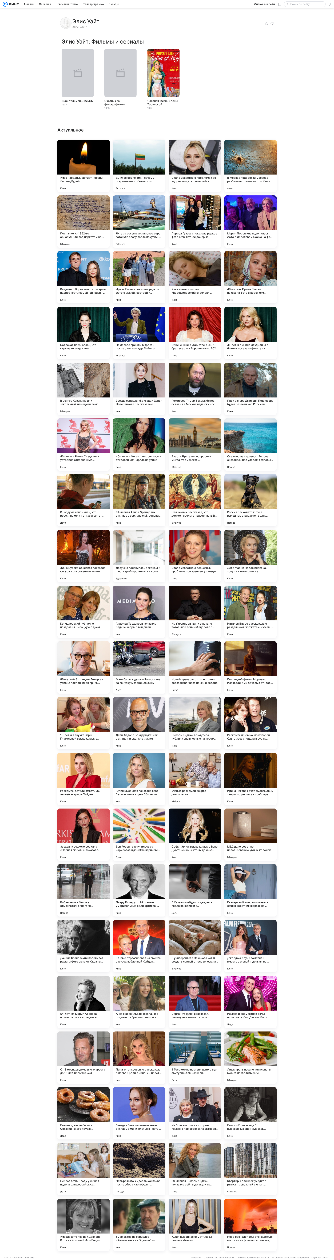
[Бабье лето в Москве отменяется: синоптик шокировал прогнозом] (83, 890)
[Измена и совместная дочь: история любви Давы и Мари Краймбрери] (250, 1002)
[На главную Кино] (13, 4)
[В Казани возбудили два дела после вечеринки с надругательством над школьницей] (195, 890)
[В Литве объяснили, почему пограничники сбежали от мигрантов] (139, 166)
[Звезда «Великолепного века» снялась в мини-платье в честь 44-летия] (139, 1113)
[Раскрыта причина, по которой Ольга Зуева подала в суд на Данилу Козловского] (250, 723)
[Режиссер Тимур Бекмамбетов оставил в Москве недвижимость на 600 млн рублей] (195, 389)
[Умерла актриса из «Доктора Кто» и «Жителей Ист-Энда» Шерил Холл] (83, 1225)
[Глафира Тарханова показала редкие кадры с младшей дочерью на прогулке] (139, 612)
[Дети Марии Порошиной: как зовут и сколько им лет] (250, 556)
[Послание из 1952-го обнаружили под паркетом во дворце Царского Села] (83, 221)
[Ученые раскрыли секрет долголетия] (195, 779)
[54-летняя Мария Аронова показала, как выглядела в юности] (83, 1002)
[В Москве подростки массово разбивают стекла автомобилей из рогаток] (250, 166)
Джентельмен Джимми (78, 101)
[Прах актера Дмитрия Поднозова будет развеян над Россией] (250, 389)
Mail (5, 1257)
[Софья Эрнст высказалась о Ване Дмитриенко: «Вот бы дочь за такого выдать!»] (195, 835)
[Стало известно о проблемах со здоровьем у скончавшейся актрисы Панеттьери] (195, 166)
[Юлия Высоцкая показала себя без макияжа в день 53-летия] (139, 779)
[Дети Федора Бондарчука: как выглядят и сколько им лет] (139, 723)
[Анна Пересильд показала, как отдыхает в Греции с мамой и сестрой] (139, 1002)
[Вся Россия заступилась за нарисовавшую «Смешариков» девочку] (139, 835)
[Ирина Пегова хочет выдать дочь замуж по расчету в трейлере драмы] (250, 779)
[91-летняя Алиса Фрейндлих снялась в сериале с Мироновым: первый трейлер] (139, 500)
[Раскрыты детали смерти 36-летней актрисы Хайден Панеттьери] (83, 779)
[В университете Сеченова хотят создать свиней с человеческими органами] (195, 946)
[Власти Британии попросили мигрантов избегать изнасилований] (195, 444)
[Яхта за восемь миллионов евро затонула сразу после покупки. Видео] (139, 221)
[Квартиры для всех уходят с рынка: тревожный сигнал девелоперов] (250, 1169)
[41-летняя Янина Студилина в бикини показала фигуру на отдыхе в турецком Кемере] (250, 333)
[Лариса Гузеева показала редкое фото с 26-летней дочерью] (195, 221)
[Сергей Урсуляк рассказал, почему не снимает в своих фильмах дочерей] (195, 1002)
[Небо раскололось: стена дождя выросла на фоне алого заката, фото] (250, 1225)
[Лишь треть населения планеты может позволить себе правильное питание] (250, 1057)
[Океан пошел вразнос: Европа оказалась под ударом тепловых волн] (250, 444)
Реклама (29, 1257)
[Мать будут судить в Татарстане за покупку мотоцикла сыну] (139, 667)
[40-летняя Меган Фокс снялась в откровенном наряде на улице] (139, 444)
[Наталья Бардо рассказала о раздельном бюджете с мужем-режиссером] (250, 612)
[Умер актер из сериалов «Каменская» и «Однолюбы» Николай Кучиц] (139, 1225)
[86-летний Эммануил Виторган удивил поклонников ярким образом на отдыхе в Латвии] (83, 667)
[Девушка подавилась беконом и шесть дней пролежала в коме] (139, 556)
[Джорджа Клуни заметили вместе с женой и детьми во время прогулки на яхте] (250, 946)
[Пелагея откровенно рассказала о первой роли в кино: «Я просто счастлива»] (139, 1057)
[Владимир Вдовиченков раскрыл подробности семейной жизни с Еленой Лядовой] (83, 277)
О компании (16, 1257)
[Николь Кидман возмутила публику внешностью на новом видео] (195, 723)
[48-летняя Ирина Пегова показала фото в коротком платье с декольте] (250, 277)
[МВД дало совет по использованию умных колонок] (250, 835)
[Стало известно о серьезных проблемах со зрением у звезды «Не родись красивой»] (195, 556)
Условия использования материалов (290, 1257)
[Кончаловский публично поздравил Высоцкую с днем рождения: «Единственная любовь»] (83, 612)
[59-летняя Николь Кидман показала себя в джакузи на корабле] (195, 1169)
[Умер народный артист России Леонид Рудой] (83, 166)
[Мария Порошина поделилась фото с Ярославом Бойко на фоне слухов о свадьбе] (250, 221)
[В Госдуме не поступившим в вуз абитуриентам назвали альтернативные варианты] (195, 1057)
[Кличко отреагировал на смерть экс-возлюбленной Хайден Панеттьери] (139, 946)
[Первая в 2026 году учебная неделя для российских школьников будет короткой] (83, 1169)
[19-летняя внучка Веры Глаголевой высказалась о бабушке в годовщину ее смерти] (83, 723)
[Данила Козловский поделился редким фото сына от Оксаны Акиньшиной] (83, 946)
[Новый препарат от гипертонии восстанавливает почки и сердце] (195, 667)
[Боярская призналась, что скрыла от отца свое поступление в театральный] (83, 333)
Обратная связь (320, 1257)
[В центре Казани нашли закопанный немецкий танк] (83, 389)
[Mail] (5, 4)
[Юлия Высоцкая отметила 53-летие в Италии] (195, 1225)
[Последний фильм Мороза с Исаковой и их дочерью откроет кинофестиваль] (250, 667)
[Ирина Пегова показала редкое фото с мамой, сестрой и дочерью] (139, 277)
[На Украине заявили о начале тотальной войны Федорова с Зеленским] (195, 612)
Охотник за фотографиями (114, 102)
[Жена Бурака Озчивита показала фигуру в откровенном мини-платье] (83, 556)
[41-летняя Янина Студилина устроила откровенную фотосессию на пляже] (83, 444)
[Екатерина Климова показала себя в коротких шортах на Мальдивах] (250, 890)
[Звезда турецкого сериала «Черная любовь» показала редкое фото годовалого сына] (83, 835)
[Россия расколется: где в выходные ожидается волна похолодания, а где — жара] (250, 500)
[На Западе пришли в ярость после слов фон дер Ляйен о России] (139, 333)
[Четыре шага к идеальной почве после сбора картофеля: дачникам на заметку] (139, 1169)
